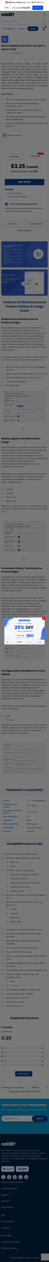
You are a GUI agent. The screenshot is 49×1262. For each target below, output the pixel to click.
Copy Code (37, 8)
